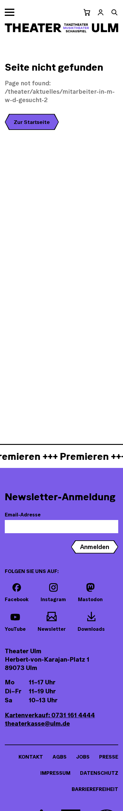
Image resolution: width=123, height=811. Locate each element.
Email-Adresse (23, 514)
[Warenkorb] (87, 12)
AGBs (60, 757)
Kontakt (31, 757)
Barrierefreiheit (95, 789)
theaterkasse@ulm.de (37, 723)
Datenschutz (99, 773)
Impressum (55, 773)
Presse (108, 757)
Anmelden (94, 546)
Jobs (83, 757)
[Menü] (9, 12)
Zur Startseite (32, 122)
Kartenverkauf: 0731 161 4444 (50, 715)
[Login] (100, 12)
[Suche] (114, 12)
